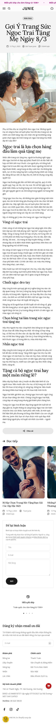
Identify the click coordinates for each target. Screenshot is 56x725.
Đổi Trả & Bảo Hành (39, 667)
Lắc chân (6, 676)
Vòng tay (6, 667)
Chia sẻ (30, 431)
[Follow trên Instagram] (11, 709)
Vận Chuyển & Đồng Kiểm (41, 662)
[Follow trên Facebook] (4, 709)
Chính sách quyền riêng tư (21, 537)
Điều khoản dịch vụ (41, 537)
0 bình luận (46, 46)
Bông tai (6, 658)
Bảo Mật (34, 671)
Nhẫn (5, 671)
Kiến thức (28, 18)
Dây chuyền (8, 662)
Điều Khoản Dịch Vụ (39, 676)
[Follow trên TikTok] (17, 709)
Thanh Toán (36, 658)
